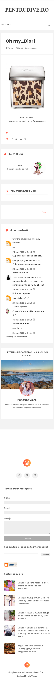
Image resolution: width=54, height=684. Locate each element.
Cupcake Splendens (23, 256)
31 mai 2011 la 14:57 (22, 333)
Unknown (17, 293)
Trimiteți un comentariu (16, 336)
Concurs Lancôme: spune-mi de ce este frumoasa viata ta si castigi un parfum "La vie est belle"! (34, 632)
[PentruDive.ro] (31, 412)
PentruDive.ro (27, 10)
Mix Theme (32, 676)
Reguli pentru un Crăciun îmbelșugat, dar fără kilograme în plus (31, 648)
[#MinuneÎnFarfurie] (23, 412)
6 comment (32, 48)
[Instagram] (18, 412)
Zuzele (16, 306)
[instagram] (27, 475)
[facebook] (19, 475)
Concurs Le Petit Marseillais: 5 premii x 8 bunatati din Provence (33, 585)
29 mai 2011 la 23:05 (22, 303)
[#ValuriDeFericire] (27, 412)
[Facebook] (36, 412)
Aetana (16, 272)
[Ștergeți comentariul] (34, 252)
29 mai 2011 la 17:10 (22, 269)
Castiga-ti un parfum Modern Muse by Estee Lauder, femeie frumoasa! (33, 600)
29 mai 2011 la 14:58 (22, 252)
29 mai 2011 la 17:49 (22, 289)
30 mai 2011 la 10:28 (22, 320)
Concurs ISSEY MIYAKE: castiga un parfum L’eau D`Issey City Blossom (33, 615)
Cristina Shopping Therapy (26, 239)
